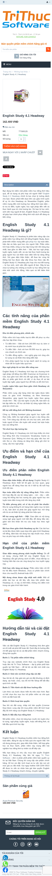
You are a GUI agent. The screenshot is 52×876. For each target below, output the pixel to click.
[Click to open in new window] (16, 844)
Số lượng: (7, 139)
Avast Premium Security (13, 801)
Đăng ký (40, 832)
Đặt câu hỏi (9, 127)
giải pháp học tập (33, 242)
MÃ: (4, 131)
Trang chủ (7, 72)
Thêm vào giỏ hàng (15, 146)
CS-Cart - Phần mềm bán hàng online (27, 874)
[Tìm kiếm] (48, 49)
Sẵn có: (6, 135)
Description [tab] (9, 185)
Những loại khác (21, 72)
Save (7, 176)
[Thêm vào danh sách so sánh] (6, 158)
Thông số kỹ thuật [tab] (11, 776)
